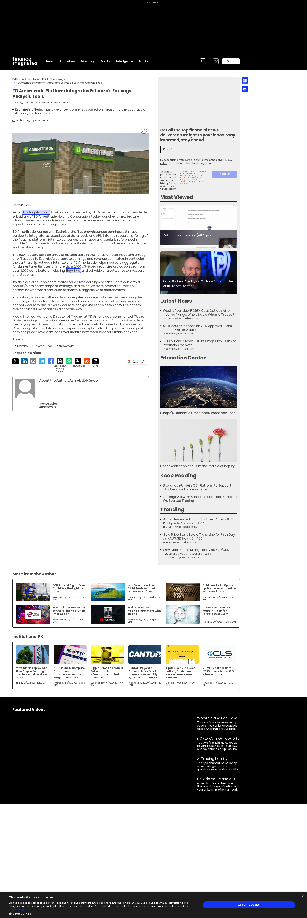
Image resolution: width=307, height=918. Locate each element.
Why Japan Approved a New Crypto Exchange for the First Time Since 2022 (31, 672)
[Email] (33, 361)
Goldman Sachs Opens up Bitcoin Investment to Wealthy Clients (219, 588)
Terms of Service (168, 187)
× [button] (303, 895)
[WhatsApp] (69, 361)
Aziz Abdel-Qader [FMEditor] (59, 102)
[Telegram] (42, 361)
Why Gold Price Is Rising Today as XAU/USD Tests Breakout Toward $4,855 (196, 552)
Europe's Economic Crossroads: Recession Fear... (198, 413)
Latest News (176, 300)
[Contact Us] (245, 89)
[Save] (95, 362)
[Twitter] (15, 361)
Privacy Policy (167, 183)
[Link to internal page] (25, 388)
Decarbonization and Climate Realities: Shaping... (198, 466)
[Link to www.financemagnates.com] (198, 226)
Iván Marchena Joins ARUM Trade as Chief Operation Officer (141, 588)
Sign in (231, 61)
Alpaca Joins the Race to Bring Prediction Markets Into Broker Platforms (180, 672)
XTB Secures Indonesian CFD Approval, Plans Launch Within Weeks (197, 328)
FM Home (18, 79)
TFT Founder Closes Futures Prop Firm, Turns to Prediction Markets (199, 343)
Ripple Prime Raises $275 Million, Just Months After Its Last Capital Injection (107, 672)
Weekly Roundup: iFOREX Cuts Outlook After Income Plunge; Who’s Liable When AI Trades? (198, 313)
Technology (57, 79)
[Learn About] (60, 365)
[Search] (203, 61)
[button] (102, 913)
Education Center (183, 357)
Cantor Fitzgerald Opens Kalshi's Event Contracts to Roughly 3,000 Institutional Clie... (144, 672)
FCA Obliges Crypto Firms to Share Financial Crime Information (69, 611)
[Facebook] (51, 361)
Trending (172, 509)
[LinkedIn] (24, 361)
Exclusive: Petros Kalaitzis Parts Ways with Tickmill (144, 611)
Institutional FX (37, 79)
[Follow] (78, 362)
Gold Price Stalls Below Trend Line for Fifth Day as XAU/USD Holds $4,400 (199, 536)
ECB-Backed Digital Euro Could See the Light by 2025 (69, 588)
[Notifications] (216, 61)
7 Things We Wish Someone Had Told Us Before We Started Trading (200, 499)
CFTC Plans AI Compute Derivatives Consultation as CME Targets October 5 (69, 672)
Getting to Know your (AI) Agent (187, 235)
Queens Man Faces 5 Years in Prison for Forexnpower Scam (216, 611)
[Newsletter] (245, 80)
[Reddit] (87, 361)
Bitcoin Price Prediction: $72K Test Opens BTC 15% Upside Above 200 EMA (198, 521)
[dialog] (153, 905)
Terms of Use (208, 160)
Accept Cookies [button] (249, 904)
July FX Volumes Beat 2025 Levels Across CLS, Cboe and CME (219, 671)
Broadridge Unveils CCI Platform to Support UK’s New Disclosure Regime (197, 487)
